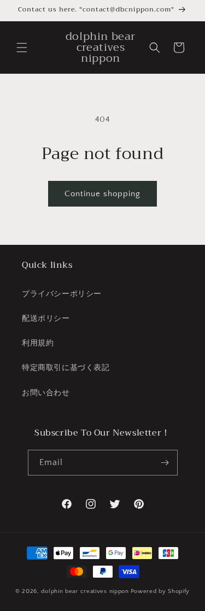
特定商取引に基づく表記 (66, 367)
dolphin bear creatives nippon (84, 591)
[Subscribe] (165, 462)
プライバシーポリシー (62, 294)
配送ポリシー (46, 318)
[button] (22, 48)
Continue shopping (102, 193)
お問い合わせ (46, 393)
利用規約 (38, 343)
